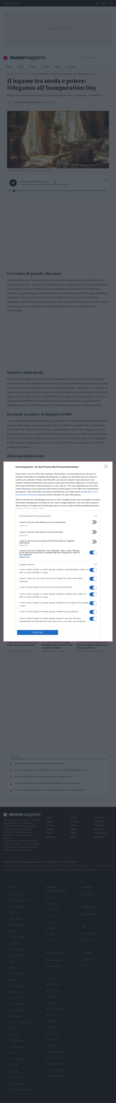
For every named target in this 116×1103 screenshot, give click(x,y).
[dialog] (58, 551)
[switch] (93, 522)
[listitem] (58, 515)
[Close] (107, 467)
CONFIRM (37, 632)
